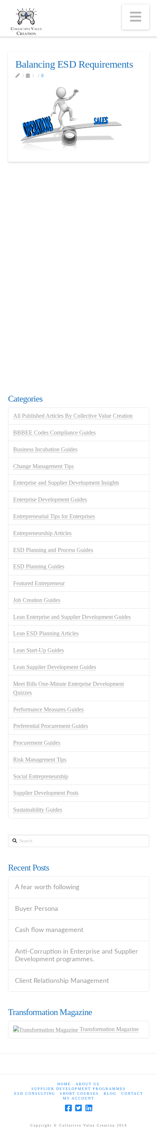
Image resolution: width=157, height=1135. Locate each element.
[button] (135, 17)
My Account (78, 1098)
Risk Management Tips (39, 759)
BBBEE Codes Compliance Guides (54, 432)
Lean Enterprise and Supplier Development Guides (72, 617)
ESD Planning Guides (38, 566)
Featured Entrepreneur (39, 583)
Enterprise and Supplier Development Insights (66, 483)
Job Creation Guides (36, 600)
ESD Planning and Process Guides (53, 550)
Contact (132, 1093)
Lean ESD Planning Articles (45, 633)
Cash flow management (49, 930)
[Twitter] (78, 1108)
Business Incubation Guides (45, 449)
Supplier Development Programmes (78, 1089)
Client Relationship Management (62, 981)
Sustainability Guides (37, 810)
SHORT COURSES (79, 1093)
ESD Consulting (34, 1093)
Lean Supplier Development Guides (54, 667)
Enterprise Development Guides (50, 499)
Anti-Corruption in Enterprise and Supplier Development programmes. (76, 955)
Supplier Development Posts (45, 793)
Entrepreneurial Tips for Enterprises (54, 516)
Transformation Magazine (108, 1029)
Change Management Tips (43, 466)
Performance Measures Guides (48, 709)
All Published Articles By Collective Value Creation (73, 416)
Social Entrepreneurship (40, 776)
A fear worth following (47, 887)
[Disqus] (78, 276)
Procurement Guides (36, 743)
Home (64, 1084)
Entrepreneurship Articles (42, 533)
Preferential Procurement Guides (50, 726)
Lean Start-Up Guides (38, 650)
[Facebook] (68, 1108)
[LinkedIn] (88, 1108)
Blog (110, 1093)
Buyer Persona (36, 909)
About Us (88, 1084)
